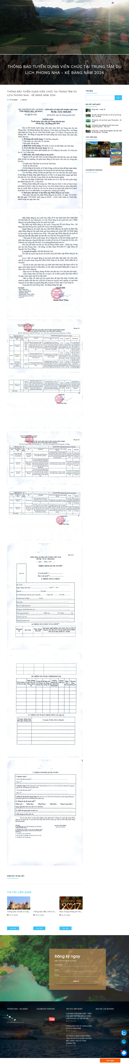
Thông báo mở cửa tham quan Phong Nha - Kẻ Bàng (106, 120)
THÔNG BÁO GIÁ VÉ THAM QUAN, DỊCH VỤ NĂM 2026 (79, 1027)
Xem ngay (110, 1060)
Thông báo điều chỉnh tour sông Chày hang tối (44, 912)
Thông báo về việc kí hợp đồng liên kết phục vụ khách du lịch (18, 912)
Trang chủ (105, 3)
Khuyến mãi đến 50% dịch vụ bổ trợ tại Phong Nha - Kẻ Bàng (106, 115)
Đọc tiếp (13, 928)
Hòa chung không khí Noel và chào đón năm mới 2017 (71, 912)
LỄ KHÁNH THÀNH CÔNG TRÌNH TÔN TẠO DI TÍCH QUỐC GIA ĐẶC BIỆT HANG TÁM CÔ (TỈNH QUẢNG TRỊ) (79, 1039)
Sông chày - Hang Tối (98, 109)
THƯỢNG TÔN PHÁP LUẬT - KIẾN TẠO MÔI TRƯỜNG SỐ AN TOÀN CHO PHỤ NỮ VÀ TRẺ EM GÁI (79, 1016)
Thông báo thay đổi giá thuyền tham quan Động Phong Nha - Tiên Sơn (105, 125)
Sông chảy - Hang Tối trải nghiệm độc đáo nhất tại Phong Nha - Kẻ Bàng (107, 131)
